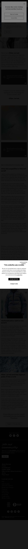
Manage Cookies (14, 283)
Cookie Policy (19, 274)
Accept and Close (14, 279)
